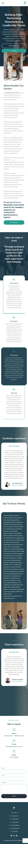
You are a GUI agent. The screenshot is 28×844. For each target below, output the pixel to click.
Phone (14, 755)
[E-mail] (14, 740)
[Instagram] (14, 835)
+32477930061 (14, 757)
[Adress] (14, 729)
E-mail (14, 744)
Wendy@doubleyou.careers (14, 746)
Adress (14, 733)
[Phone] (14, 751)
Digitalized (20, 840)
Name (2, 768)
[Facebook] (11, 835)
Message (3, 782)
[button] (3, 3)
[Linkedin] (16, 835)
